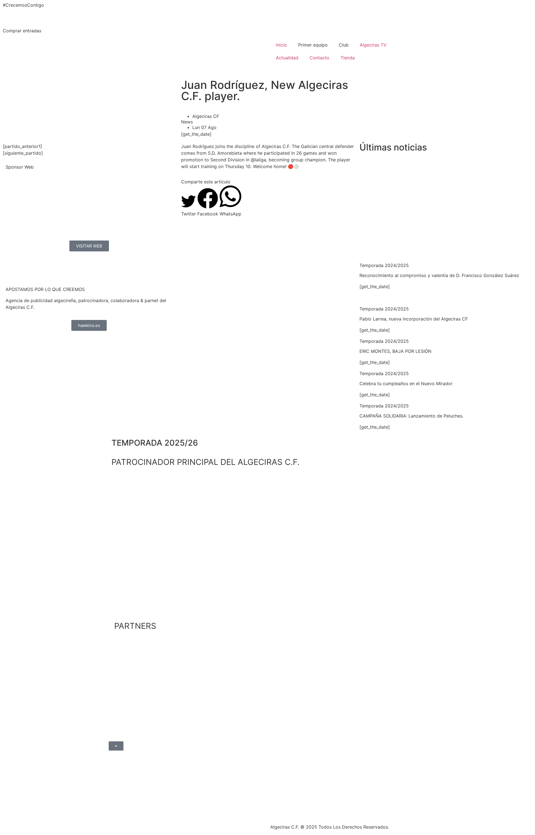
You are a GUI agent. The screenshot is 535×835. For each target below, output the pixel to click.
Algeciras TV (373, 45)
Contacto (319, 57)
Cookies (226, 825)
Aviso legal (202, 825)
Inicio (281, 45)
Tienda (348, 57)
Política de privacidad (164, 825)
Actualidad (287, 57)
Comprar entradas (22, 30)
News (187, 122)
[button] (188, 205)
